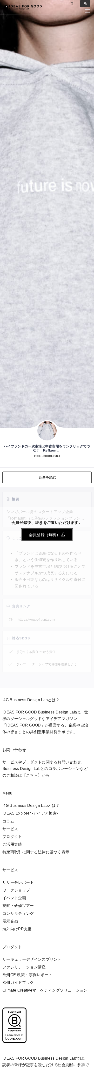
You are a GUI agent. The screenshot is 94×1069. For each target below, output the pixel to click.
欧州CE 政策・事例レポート (27, 975)
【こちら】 (32, 775)
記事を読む (47, 477)
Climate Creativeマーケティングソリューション (44, 990)
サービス (10, 829)
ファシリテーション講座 (24, 967)
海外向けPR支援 (17, 929)
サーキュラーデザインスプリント (31, 959)
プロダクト (12, 837)
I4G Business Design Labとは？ (31, 805)
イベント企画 (14, 898)
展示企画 (10, 921)
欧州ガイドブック (18, 982)
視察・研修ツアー (18, 906)
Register (85, 3)
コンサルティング (18, 913)
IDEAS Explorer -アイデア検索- (30, 813)
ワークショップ (16, 890)
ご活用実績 (12, 844)
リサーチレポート (18, 882)
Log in (72, 3)
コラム (8, 821)
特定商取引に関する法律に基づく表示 (35, 852)
